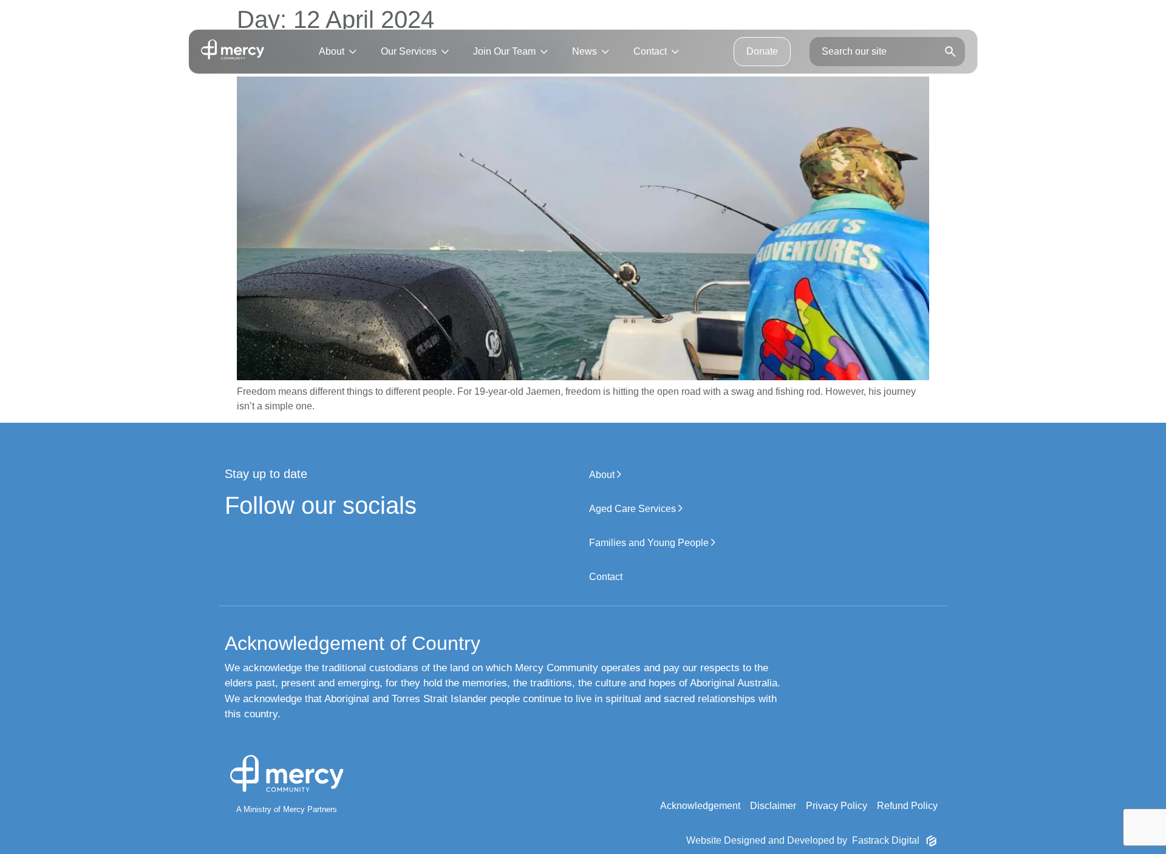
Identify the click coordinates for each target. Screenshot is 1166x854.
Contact (650, 51)
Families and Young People (650, 543)
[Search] (950, 52)
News (584, 51)
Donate (762, 51)
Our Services (409, 51)
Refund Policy (907, 806)
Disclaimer (773, 806)
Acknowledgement (700, 806)
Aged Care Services (633, 509)
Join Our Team (504, 51)
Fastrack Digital (885, 840)
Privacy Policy (836, 806)
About (331, 51)
